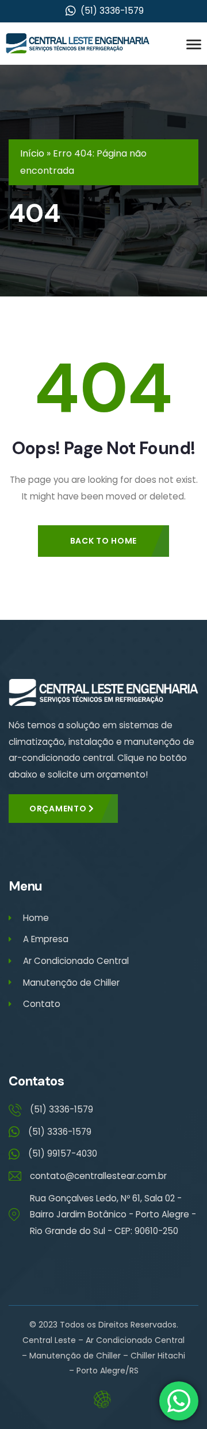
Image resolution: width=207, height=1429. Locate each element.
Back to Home (103, 540)
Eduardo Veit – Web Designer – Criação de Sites (104, 1399)
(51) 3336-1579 (61, 1109)
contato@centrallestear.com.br (98, 1176)
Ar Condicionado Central (76, 961)
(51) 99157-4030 (62, 1153)
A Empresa (45, 939)
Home (36, 918)
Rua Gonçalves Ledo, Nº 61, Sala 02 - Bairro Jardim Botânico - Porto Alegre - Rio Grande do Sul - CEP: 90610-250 (113, 1214)
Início (32, 153)
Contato (41, 1004)
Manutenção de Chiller (71, 983)
